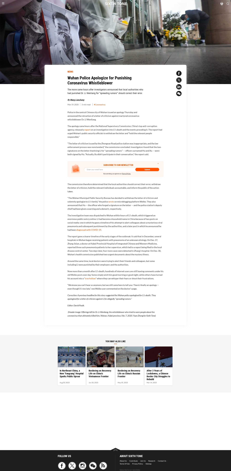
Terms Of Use (125, 464)
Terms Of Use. (126, 173)
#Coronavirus (99, 104)
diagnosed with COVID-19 (88, 230)
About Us (123, 461)
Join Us (143, 461)
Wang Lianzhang (77, 99)
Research (151, 461)
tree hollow (90, 278)
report (87, 129)
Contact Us (162, 461)
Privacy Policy (137, 464)
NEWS (70, 71)
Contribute (133, 461)
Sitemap (148, 464)
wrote (111, 201)
